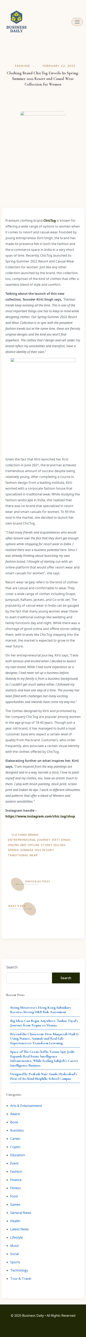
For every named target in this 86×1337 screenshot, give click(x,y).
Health (15, 1221)
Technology (19, 1270)
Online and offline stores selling (36, 844)
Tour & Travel (20, 1278)
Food (14, 1196)
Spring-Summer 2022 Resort (31, 849)
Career (15, 1138)
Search (12, 967)
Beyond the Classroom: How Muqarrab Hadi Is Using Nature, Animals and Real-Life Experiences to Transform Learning (44, 1038)
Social (14, 1254)
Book (14, 1122)
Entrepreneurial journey (29, 839)
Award (15, 1114)
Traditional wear (23, 855)
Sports (15, 1262)
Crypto (15, 1147)
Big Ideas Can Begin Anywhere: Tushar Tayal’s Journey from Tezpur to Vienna (44, 1023)
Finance (16, 1180)
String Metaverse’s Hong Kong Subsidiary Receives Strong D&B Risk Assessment (40, 1009)
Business (17, 1130)
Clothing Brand (25, 834)
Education (17, 1155)
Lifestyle (16, 1237)
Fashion (22, 66)
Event (14, 1163)
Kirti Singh (61, 839)
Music (14, 1245)
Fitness (15, 1188)
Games (15, 1204)
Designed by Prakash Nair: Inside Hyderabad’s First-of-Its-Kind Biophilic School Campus (43, 1076)
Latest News (19, 1229)
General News (20, 1212)
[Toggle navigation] (77, 22)
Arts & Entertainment (26, 1105)
